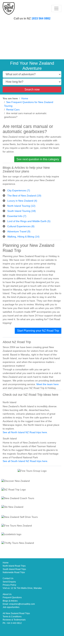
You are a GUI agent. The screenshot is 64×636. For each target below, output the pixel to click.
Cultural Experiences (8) (20, 226)
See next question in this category (38, 159)
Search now (32, 89)
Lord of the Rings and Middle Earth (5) (28, 221)
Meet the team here (47, 384)
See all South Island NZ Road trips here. (25, 461)
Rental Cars (13, 109)
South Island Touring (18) (21, 211)
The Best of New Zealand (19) (24, 195)
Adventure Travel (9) (18, 231)
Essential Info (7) (16, 216)
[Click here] (32, 481)
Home (24, 98)
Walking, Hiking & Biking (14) (23, 236)
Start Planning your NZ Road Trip (38, 330)
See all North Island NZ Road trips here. (25, 432)
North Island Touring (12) (21, 205)
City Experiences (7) (18, 190)
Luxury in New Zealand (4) (22, 200)
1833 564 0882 (40, 18)
